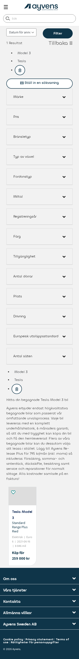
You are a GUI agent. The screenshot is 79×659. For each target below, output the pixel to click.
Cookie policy (13, 639)
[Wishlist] (13, 491)
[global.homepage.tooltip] (42, 7)
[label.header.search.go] (8, 18)
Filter (58, 33)
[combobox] (39, 18)
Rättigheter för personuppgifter (35, 642)
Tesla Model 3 (22, 514)
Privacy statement (39, 639)
